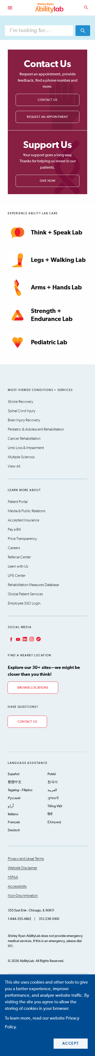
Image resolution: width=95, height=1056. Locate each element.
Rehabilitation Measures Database (33, 585)
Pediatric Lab (49, 342)
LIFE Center (17, 576)
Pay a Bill (14, 529)
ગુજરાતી (53, 798)
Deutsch (14, 830)
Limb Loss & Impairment (26, 448)
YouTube (17, 639)
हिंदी (50, 814)
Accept (70, 1043)
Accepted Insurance (23, 520)
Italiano (13, 814)
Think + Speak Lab (56, 233)
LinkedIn (24, 639)
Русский (14, 798)
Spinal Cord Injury (21, 411)
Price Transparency (22, 539)
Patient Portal (18, 502)
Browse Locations (33, 687)
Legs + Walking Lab (58, 260)
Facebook (11, 639)
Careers (14, 548)
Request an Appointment (47, 117)
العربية (52, 790)
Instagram (31, 639)
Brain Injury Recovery (24, 420)
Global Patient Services (25, 594)
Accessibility (17, 886)
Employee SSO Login (24, 603)
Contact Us (47, 100)
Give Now (48, 180)
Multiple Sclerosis (21, 457)
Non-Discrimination (23, 896)
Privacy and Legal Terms (26, 859)
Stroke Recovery (20, 402)
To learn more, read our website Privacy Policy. (42, 1022)
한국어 (53, 782)
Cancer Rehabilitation (24, 439)
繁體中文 (14, 782)
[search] (83, 30)
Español (13, 774)
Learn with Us (18, 566)
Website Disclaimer (22, 868)
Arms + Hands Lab (56, 288)
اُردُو (11, 806)
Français (14, 822)
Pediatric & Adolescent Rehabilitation (36, 429)
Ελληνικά (54, 822)
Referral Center (19, 557)
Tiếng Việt (55, 806)
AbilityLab (50, 8)
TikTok (38, 639)
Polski (52, 774)
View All (14, 466)
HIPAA (13, 877)
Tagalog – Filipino (20, 790)
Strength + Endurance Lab (52, 315)
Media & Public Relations (26, 511)
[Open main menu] (10, 8)
